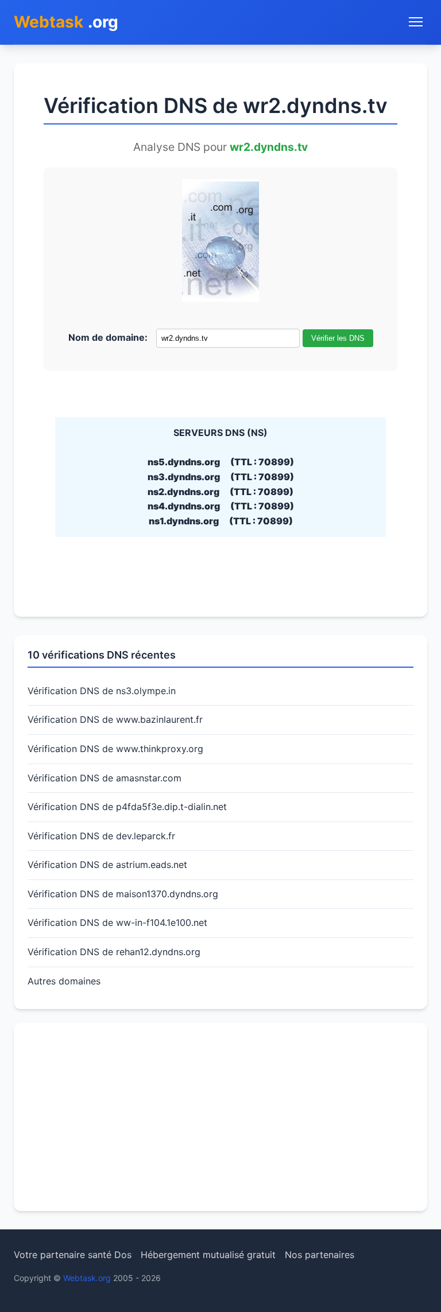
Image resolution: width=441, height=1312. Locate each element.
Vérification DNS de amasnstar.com (104, 778)
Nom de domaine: (108, 337)
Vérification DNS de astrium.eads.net (107, 864)
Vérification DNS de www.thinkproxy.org (115, 748)
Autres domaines (64, 981)
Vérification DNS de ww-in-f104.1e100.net (117, 922)
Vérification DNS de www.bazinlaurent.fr (115, 719)
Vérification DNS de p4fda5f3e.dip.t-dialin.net (127, 806)
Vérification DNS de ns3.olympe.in (102, 690)
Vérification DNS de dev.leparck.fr (101, 836)
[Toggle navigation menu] (415, 22)
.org (66, 22)
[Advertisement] (220, 1117)
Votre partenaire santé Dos (72, 1254)
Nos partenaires (319, 1254)
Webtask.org (87, 1278)
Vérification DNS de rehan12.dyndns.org (114, 951)
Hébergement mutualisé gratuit (208, 1254)
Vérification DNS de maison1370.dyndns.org (123, 894)
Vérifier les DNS (338, 338)
